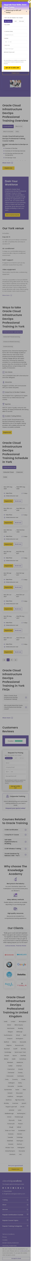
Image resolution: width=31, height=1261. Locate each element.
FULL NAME (7, 24)
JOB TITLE (7, 45)
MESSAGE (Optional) (9, 52)
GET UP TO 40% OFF (12, 68)
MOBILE (6, 38)
